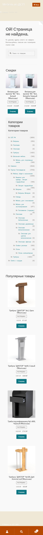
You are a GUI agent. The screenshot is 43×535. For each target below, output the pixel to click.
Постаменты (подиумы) (26, 210)
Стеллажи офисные (24, 242)
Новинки (13, 166)
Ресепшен (16, 145)
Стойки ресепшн (21, 245)
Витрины (16, 141)
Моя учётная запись (7, 531)
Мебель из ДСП (14, 4)
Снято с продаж (16, 260)
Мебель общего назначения (23, 173)
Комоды (18, 197)
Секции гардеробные (25, 185)
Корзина (33, 530)
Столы (18, 249)
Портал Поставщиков (18, 170)
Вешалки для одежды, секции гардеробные (21, 180)
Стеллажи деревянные (26, 224)
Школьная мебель (19, 156)
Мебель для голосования (24, 200)
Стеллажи (16, 149)
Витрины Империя (24, 193)
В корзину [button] (13, 111)
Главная (5, 12)
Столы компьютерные (25, 253)
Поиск (21, 531)
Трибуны (16, 152)
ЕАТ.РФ (13, 137)
